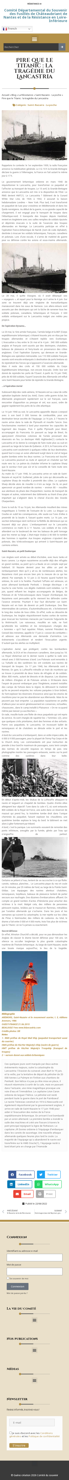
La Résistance (26, 94)
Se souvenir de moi (18, 1278)
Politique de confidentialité (44, 1436)
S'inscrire (19, 1445)
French (12, 29)
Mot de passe (14, 1264)
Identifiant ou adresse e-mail (22, 1250)
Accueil (5, 94)
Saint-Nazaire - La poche (48, 94)
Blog (14, 94)
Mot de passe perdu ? (17, 1293)
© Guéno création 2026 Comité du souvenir (34, 1475)
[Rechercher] (62, 47)
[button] (35, 39)
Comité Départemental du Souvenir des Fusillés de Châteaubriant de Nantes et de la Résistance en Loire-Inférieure (35, 15)
